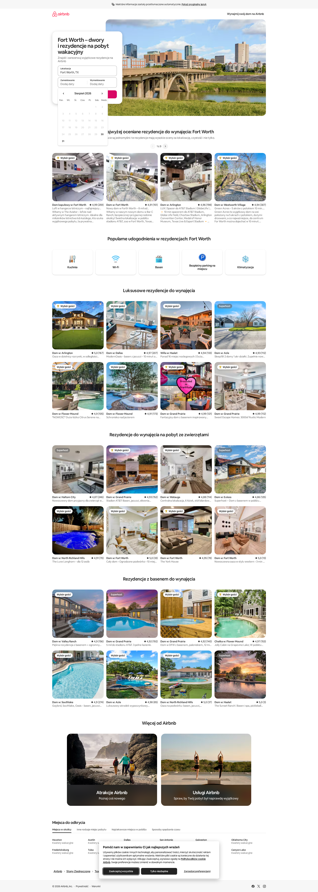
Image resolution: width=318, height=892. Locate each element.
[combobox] (87, 72)
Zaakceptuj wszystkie (121, 871)
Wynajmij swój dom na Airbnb (245, 14)
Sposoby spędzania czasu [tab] (166, 829)
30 (102, 134)
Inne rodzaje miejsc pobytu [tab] (91, 829)
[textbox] (72, 84)
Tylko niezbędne (159, 871)
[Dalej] (165, 146)
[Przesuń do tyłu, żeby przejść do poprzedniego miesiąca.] (64, 94)
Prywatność (82, 886)
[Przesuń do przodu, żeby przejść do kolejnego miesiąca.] (102, 94)
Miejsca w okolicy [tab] (61, 829)
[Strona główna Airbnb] (60, 14)
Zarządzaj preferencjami (197, 871)
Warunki (96, 886)
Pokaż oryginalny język (194, 4)
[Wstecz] (152, 146)
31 (63, 141)
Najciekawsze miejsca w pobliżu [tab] (129, 829)
